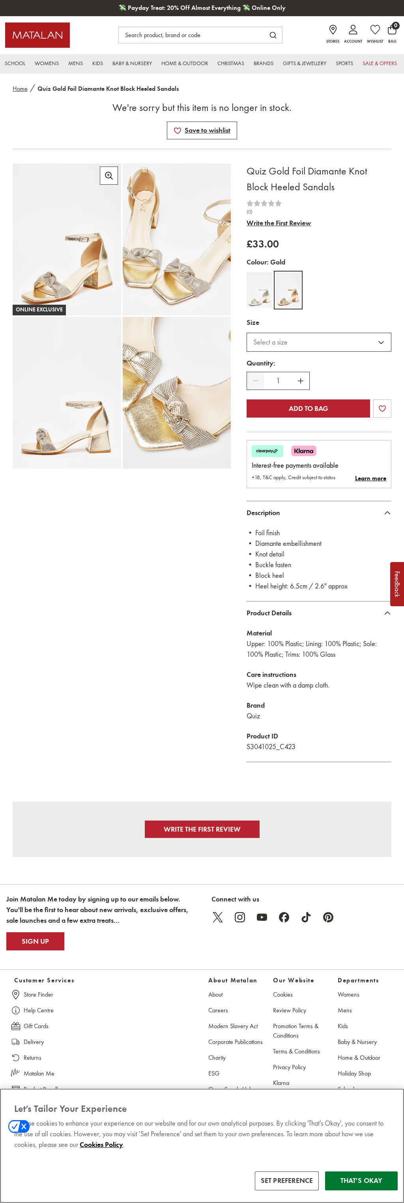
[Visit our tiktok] (306, 917)
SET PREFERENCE (287, 1180)
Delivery (34, 1042)
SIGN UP (35, 941)
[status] (278, 381)
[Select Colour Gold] (288, 290)
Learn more (370, 478)
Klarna (281, 1083)
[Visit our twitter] (217, 917)
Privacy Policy (289, 1067)
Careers (218, 1010)
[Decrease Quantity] (255, 381)
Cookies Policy (101, 1144)
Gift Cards (36, 1026)
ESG (213, 1073)
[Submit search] (273, 35)
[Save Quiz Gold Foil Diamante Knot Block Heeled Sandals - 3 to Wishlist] (177, 131)
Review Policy (289, 1010)
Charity (217, 1057)
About (215, 994)
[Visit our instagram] (240, 917)
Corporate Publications (235, 1042)
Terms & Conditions (296, 1051)
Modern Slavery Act (233, 1026)
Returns (32, 1057)
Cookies (283, 994)
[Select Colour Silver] (259, 290)
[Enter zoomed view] (109, 176)
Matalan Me (39, 1073)
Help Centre (39, 1010)
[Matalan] (37, 35)
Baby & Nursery (357, 1042)
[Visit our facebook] (284, 917)
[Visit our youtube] (262, 917)
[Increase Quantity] (300, 381)
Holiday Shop (354, 1073)
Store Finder (38, 994)
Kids (343, 1026)
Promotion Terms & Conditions (295, 1030)
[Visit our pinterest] (328, 917)
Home (20, 88)
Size (253, 322)
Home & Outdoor (359, 1057)
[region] (202, 1146)
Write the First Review (279, 223)
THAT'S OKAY (361, 1180)
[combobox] (319, 342)
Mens (345, 1010)
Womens (348, 994)
